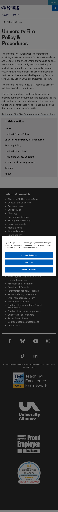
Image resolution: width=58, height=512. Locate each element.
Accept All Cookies (29, 269)
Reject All (29, 262)
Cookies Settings (29, 255)
